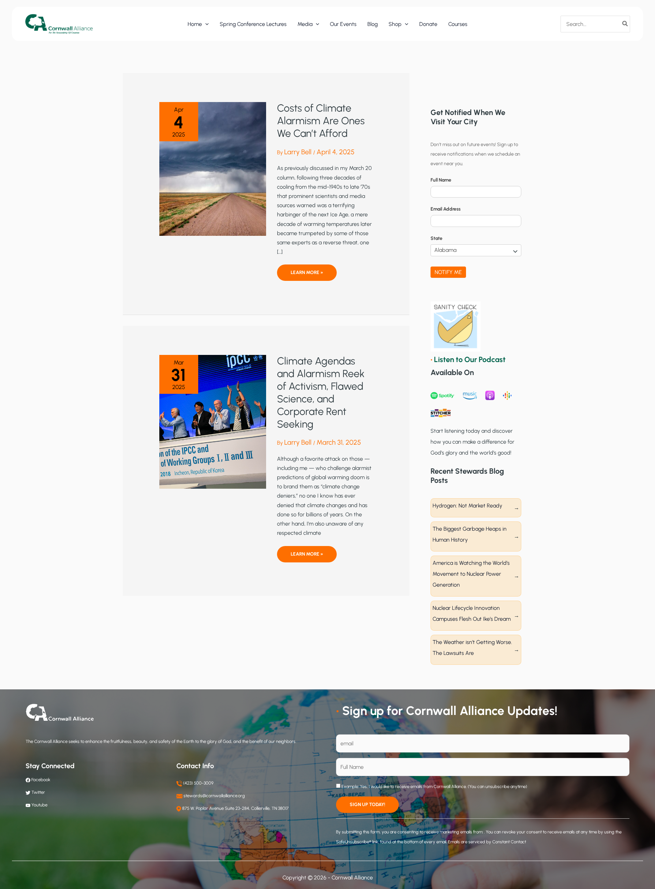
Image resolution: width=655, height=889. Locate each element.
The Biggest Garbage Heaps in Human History (470, 534)
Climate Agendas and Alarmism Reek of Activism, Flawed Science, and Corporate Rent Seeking (321, 392)
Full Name (441, 180)
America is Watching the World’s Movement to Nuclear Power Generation (471, 574)
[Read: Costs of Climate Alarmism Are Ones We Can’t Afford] (212, 168)
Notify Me (448, 272)
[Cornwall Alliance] (59, 23)
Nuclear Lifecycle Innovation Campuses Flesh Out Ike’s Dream (472, 613)
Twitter (38, 792)
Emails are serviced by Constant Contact (487, 841)
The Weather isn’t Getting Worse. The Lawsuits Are (472, 647)
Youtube (39, 804)
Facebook (40, 779)
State (436, 238)
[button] (205, 24)
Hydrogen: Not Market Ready (467, 505)
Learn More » (306, 275)
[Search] (625, 24)
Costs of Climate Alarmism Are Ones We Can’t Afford (321, 121)
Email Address (446, 209)
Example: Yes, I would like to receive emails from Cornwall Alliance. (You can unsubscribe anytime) (433, 786)
